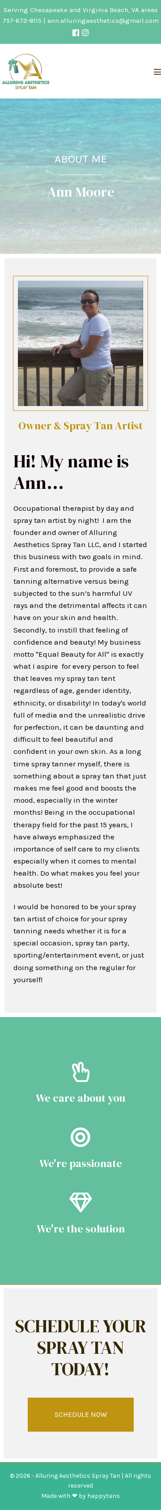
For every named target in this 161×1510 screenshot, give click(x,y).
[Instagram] (85, 32)
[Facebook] (75, 32)
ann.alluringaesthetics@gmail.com (103, 21)
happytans (103, 1496)
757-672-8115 (22, 21)
